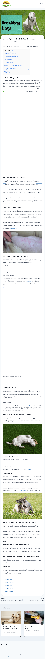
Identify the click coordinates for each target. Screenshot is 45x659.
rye (25, 405)
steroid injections (23, 490)
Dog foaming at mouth (9, 582)
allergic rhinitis (28, 281)
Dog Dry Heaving (8, 585)
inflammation (5, 283)
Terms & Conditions (26, 654)
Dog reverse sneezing (9, 590)
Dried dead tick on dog (9, 579)
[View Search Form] (43, 4)
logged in (8, 648)
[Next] (42, 623)
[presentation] (11, 617)
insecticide (26, 463)
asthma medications (13, 228)
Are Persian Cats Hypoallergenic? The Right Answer (11, 599)
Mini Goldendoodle (9, 591)
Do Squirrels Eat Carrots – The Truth (36, 599)
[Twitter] (5, 656)
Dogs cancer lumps (9, 587)
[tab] (20, 636)
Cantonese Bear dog (9, 588)
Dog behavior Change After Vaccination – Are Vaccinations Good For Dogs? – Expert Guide (10, 628)
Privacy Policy (18, 654)
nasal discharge (39, 183)
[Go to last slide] (3, 623)
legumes (29, 469)
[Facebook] (2, 656)
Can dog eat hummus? (9, 584)
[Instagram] (9, 656)
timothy (29, 405)
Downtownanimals (7, 41)
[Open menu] (40, 4)
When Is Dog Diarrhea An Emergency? (12, 593)
